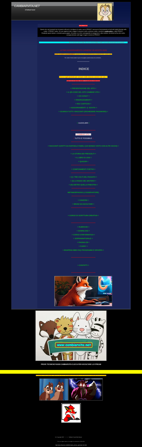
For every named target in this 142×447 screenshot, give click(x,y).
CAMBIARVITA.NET (27, 6)
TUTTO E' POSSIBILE (83, 138)
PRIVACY (89, 29)
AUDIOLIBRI (83, 123)
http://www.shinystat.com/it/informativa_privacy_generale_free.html (71, 445)
